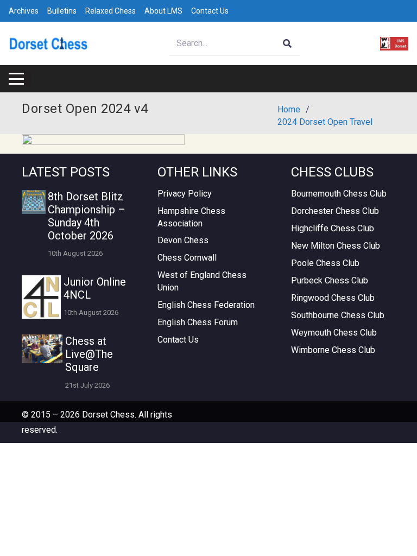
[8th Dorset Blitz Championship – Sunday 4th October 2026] (34, 202)
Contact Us (210, 11)
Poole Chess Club (325, 263)
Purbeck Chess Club (329, 280)
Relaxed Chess (110, 11)
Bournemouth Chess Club (339, 193)
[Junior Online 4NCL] (41, 296)
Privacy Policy (184, 193)
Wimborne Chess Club (333, 350)
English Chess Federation (206, 305)
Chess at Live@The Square (89, 354)
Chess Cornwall (187, 257)
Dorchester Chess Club (335, 211)
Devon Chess (182, 240)
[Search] (287, 43)
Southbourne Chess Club (337, 315)
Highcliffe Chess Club (332, 228)
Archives (24, 11)
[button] (16, 78)
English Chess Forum (197, 322)
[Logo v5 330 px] (49, 43)
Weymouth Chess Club (334, 332)
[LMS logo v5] (394, 43)
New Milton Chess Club (335, 246)
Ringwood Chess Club (333, 298)
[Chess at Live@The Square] (42, 348)
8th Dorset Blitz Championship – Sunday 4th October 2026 (86, 216)
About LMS (163, 11)
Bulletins (62, 11)
